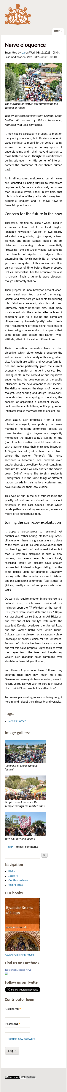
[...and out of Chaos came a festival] (33, 751)
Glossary (13, 876)
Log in (10, 847)
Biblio (11, 871)
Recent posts (15, 884)
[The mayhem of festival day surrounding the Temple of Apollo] (33, 82)
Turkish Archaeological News (18, 970)
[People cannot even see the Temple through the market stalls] (33, 787)
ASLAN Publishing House (19, 954)
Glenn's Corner (17, 721)
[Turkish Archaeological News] (6, 974)
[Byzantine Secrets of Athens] (22, 950)
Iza (23, 52)
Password (12, 1024)
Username (13, 1008)
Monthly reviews (18, 880)
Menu (58, 31)
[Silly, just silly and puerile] (33, 824)
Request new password (21, 1039)
